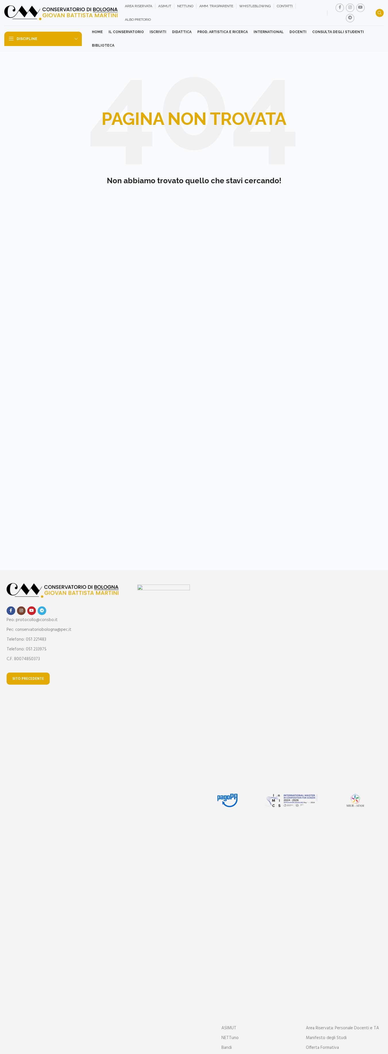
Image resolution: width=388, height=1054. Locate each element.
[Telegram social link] (350, 18)
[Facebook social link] (339, 7)
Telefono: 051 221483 (26, 639)
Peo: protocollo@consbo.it (32, 619)
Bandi (226, 1047)
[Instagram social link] (350, 7)
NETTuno (230, 1037)
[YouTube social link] (360, 7)
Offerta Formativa (322, 1047)
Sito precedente (28, 679)
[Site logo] (61, 13)
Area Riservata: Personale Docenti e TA (342, 1028)
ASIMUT (228, 1028)
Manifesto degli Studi (326, 1037)
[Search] (380, 13)
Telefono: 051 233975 (27, 649)
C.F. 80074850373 (23, 659)
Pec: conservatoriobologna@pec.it (39, 629)
